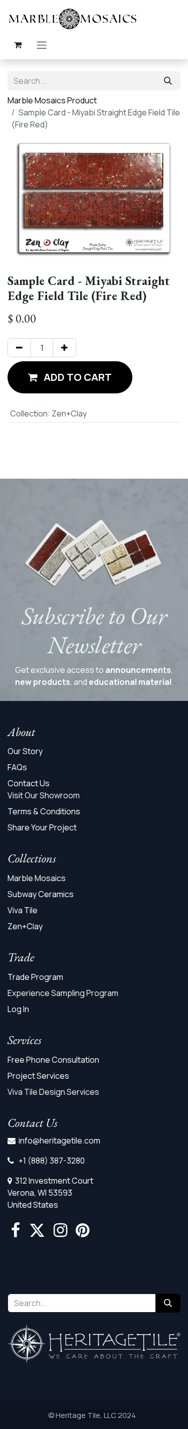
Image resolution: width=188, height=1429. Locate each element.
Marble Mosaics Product (52, 100)
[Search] (167, 80)
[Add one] (64, 347)
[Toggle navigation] (42, 44)
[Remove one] (19, 347)
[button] (70, 377)
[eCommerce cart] (18, 45)
